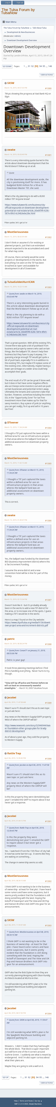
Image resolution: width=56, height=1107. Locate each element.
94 (40, 66)
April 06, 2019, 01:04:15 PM (15, 821)
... (27, 66)
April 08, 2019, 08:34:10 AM (15, 880)
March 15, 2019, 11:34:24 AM (16, 427)
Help (16, 1101)
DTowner (12, 422)
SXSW (10, 83)
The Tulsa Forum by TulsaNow (18, 11)
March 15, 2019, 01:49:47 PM (16, 520)
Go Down (7, 66)
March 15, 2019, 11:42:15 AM (16, 463)
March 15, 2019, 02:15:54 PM (16, 599)
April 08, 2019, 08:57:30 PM (15, 1013)
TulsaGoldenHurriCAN (21, 282)
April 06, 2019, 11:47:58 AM (15, 702)
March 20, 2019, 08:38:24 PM (16, 643)
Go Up (5, 1077)
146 (50, 66)
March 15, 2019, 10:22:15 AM (16, 286)
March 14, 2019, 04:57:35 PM (16, 88)
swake (11, 149)
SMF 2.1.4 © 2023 (21, 1104)
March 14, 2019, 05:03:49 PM (16, 154)
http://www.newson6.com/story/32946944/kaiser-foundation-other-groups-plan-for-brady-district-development (27, 728)
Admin (17, 36)
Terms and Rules (26, 1101)
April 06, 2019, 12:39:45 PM (15, 758)
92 (32, 66)
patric (11, 639)
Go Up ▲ (38, 1101)
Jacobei (11, 697)
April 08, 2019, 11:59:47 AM (15, 925)
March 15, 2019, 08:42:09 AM (16, 236)
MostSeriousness (17, 232)
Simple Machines (35, 1104)
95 (44, 66)
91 (29, 66)
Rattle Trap (14, 753)
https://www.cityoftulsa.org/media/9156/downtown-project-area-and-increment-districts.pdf (27, 624)
